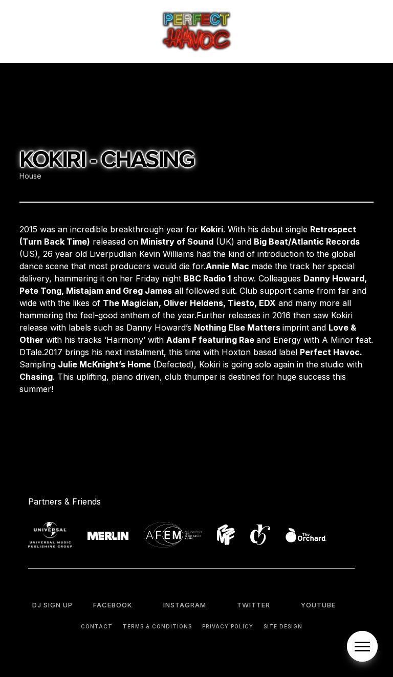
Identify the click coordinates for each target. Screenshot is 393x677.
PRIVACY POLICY (227, 626)
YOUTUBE (318, 605)
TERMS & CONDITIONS (157, 626)
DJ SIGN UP (52, 605)
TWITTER (253, 605)
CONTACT (97, 626)
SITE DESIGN (283, 626)
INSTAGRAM (184, 605)
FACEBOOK (113, 605)
